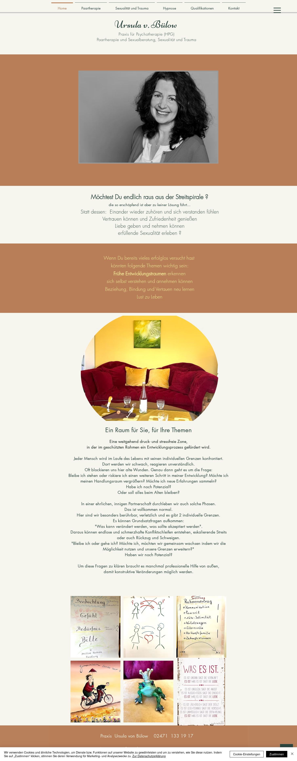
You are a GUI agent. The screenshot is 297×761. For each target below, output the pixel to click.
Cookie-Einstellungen (246, 754)
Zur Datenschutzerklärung (149, 756)
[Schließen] (292, 754)
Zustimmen (277, 754)
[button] (277, 10)
